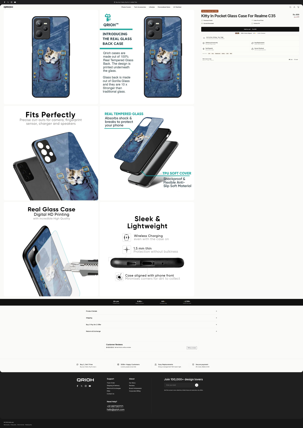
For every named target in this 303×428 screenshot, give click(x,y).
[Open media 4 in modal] (147, 153)
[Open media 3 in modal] (51, 153)
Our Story (132, 383)
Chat (291, 59)
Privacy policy (13, 424)
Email (296, 59)
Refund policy (7, 424)
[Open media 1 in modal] (51, 57)
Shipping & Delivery (113, 385)
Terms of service (20, 424)
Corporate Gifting (134, 391)
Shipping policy (28, 424)
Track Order (111, 383)
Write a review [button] (192, 348)
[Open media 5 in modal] (51, 249)
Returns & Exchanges (114, 388)
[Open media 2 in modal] (147, 57)
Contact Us (110, 394)
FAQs (108, 391)
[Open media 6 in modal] (147, 249)
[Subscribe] (196, 385)
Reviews (132, 385)
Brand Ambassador (135, 388)
